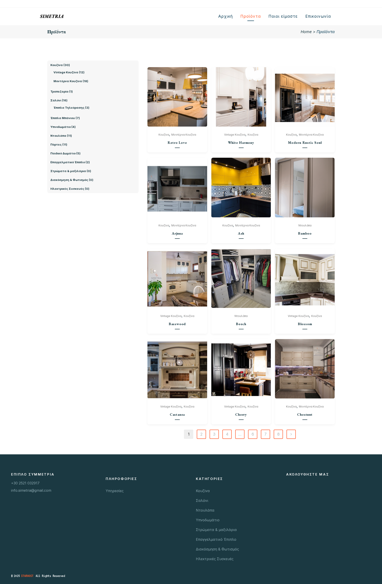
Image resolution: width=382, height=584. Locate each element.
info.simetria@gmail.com (31, 490)
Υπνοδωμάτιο (208, 520)
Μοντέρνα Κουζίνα (183, 134)
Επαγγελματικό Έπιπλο (216, 539)
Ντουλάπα (304, 225)
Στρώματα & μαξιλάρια (216, 529)
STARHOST (27, 576)
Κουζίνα (164, 134)
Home (306, 31)
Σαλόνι (202, 500)
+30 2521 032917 (25, 483)
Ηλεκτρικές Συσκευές (214, 559)
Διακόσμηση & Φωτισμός (217, 549)
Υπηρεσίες (115, 491)
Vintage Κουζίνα (234, 134)
